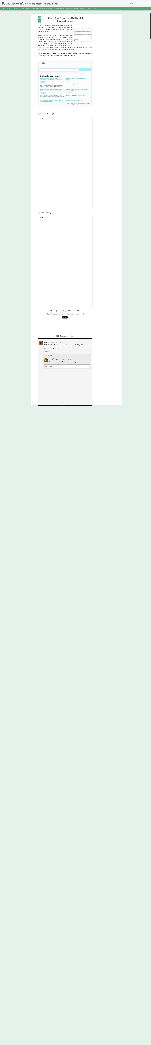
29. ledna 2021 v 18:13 (64, 359)
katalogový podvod (67, 314)
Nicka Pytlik (52, 359)
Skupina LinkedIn (84, 8)
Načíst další (65, 403)
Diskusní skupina (59, 8)
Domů (17, 8)
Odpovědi (48, 355)
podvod (76, 314)
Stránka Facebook (72, 8)
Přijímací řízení (47, 8)
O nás (94, 8)
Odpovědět (47, 351)
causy (58, 314)
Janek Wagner (63, 311)
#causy (53, 314)
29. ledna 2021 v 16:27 (56, 342)
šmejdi (81, 314)
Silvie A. (46, 342)
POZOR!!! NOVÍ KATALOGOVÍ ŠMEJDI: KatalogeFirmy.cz (65, 19)
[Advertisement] (103, 48)
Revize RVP (37, 8)
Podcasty (29, 8)
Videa (22, 8)
